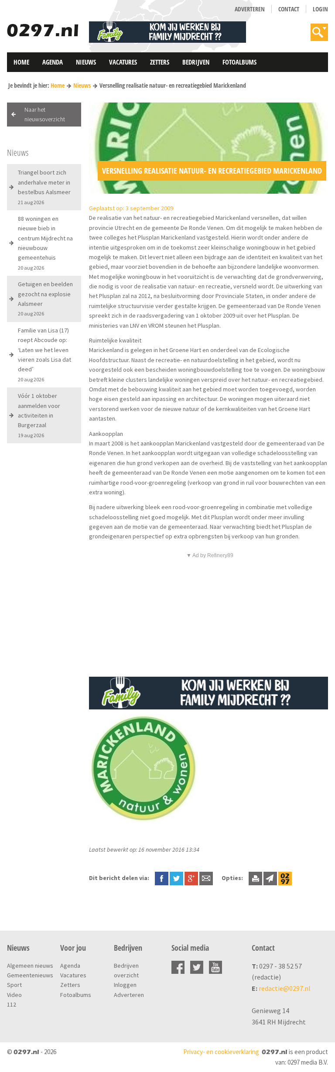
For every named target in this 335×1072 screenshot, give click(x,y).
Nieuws (86, 62)
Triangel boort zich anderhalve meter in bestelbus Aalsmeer (44, 186)
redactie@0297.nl (285, 988)
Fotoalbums (239, 62)
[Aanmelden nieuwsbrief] (270, 878)
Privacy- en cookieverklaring (221, 1052)
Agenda (52, 62)
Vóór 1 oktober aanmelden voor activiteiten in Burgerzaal (39, 415)
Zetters (159, 62)
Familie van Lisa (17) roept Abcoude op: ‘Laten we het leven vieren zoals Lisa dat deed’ (44, 354)
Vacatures (123, 62)
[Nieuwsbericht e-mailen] (206, 878)
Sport (14, 985)
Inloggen (125, 985)
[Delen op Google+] (191, 878)
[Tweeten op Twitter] (176, 878)
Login (320, 9)
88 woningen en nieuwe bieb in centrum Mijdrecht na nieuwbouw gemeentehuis (45, 243)
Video (14, 995)
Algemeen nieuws (30, 965)
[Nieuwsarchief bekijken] (285, 878)
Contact (288, 9)
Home (21, 62)
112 (11, 1004)
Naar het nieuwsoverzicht (44, 114)
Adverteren (250, 9)
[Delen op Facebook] (161, 878)
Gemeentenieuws (30, 975)
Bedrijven (195, 62)
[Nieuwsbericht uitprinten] (255, 878)
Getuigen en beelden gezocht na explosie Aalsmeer (45, 298)
